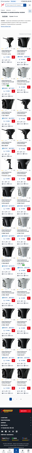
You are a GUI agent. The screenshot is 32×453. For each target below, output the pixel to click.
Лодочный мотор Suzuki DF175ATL (22, 322)
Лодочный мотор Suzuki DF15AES (22, 143)
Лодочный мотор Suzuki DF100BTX (6, 382)
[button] (3, 60)
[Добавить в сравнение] (14, 49)
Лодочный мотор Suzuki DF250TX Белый (23, 230)
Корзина (22, 452)
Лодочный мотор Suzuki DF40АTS (22, 113)
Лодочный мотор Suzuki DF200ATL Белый (23, 292)
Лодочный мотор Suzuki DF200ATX (6, 322)
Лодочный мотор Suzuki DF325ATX (6, 200)
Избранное (9, 452)
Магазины (13, 1)
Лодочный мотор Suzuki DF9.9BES (6, 51)
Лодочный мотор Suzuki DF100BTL (22, 382)
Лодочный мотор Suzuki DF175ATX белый (8, 81)
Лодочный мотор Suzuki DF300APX (6, 230)
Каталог (16, 452)
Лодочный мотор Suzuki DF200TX (22, 51)
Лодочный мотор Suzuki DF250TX (6, 260)
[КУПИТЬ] (13, 57)
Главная (3, 452)
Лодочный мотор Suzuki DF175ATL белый (23, 81)
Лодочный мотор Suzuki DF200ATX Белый (8, 292)
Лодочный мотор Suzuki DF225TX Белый (23, 260)
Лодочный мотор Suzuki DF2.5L (6, 173)
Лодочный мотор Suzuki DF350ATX (22, 173)
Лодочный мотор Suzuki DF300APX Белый (23, 200)
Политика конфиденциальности (16, 447)
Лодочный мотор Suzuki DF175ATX (6, 352)
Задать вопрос (24, 411)
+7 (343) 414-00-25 (26, 1)
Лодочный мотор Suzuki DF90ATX (6, 113)
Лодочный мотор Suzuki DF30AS (6, 143)
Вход (28, 452)
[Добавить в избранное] (12, 49)
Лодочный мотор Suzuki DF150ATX (22, 352)
